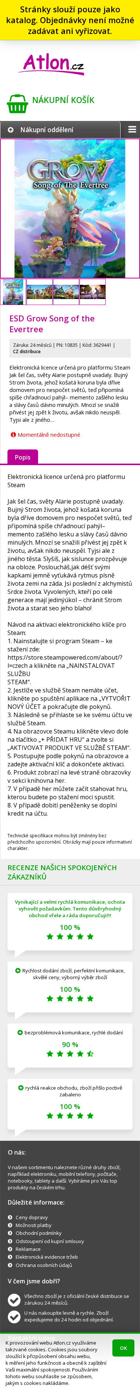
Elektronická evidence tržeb (47, 1257)
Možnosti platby (34, 1225)
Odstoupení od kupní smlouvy (50, 1241)
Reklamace (28, 1249)
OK (123, 1348)
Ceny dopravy (32, 1217)
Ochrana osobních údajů (44, 1265)
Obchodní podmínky (39, 1233)
